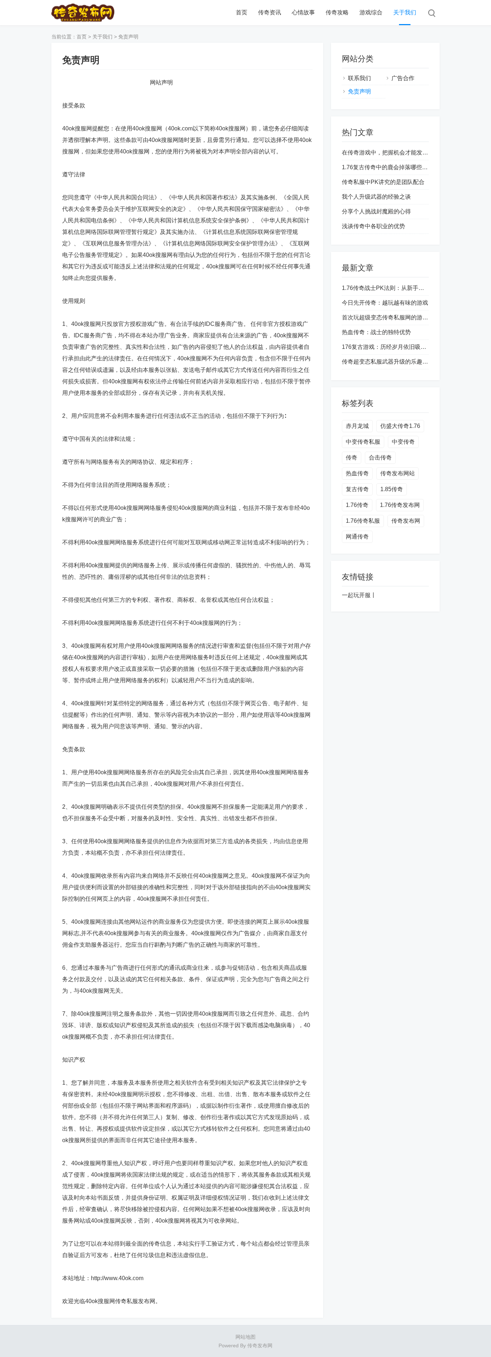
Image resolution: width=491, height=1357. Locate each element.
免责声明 (128, 37)
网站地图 (245, 1337)
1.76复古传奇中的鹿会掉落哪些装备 (387, 167)
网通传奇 (357, 537)
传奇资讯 (269, 12)
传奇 (351, 457)
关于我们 (404, 12)
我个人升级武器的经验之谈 (376, 197)
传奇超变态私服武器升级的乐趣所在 (388, 362)
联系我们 (359, 78)
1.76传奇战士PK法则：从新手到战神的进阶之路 (403, 288)
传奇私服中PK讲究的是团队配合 (383, 182)
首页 (241, 12)
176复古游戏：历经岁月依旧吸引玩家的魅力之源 (404, 347)
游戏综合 (370, 12)
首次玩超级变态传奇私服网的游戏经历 (391, 317)
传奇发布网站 (397, 473)
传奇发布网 (405, 521)
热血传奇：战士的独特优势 (376, 332)
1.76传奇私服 (363, 521)
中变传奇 (403, 442)
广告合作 (402, 78)
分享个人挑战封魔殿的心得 (376, 211)
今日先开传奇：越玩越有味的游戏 (385, 303)
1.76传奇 (357, 505)
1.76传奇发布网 (400, 505)
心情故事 (303, 12)
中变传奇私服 (363, 442)
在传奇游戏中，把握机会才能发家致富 (391, 152)
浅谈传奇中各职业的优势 (373, 226)
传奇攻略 (337, 12)
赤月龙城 (357, 426)
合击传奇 (380, 457)
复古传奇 (357, 489)
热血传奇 (357, 473)
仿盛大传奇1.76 (400, 426)
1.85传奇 (391, 489)
